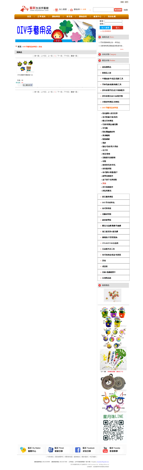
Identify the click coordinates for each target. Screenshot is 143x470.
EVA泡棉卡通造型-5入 (25, 75)
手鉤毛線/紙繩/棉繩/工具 (111, 84)
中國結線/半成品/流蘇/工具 (112, 78)
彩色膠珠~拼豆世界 (110, 113)
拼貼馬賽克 (106, 190)
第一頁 (36, 56)
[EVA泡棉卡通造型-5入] (25, 72)
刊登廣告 (50, 457)
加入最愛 (63, 9)
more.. (122, 49)
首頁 (29, 16)
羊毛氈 (105, 128)
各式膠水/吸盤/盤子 (110, 172)
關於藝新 (85, 457)
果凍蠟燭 (106, 135)
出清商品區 (106, 278)
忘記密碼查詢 (106, 31)
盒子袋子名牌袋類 (109, 179)
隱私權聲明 (59, 457)
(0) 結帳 (83, 9)
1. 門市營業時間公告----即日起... (110, 42)
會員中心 (97, 16)
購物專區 (56, 16)
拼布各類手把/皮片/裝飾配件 (113, 90)
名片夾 (105, 150)
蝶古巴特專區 (107, 120)
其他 (40, 46)
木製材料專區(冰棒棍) (110, 101)
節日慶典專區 (107, 196)
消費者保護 (68, 457)
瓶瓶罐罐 (106, 139)
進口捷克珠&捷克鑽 (110, 231)
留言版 (70, 16)
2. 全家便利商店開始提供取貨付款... (111, 46)
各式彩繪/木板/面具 (110, 117)
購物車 (77, 9)
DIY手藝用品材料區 (30, 46)
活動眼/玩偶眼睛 (108, 157)
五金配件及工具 (108, 249)
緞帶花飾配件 (107, 176)
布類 (104, 161)
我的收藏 (112, 16)
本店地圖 (92, 457)
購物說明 (83, 16)
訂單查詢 (42, 16)
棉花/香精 (106, 153)
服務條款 (77, 457)
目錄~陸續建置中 (109, 272)
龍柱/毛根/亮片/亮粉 (110, 146)
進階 (126, 9)
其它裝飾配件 (107, 187)
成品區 (105, 266)
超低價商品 (106, 67)
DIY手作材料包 (108, 202)
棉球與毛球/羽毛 (108, 165)
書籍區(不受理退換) (110, 237)
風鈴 (104, 142)
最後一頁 (74, 56)
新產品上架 (106, 72)
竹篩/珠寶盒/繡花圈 (110, 124)
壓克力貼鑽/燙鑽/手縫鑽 (111, 225)
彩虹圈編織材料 (108, 131)
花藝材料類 (106, 214)
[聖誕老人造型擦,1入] (112, 302)
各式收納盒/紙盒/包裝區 (111, 254)
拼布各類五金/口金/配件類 (112, 96)
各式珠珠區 (106, 208)
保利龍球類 (106, 168)
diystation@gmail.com (103, 462)
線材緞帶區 (106, 220)
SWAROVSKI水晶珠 (110, 243)
